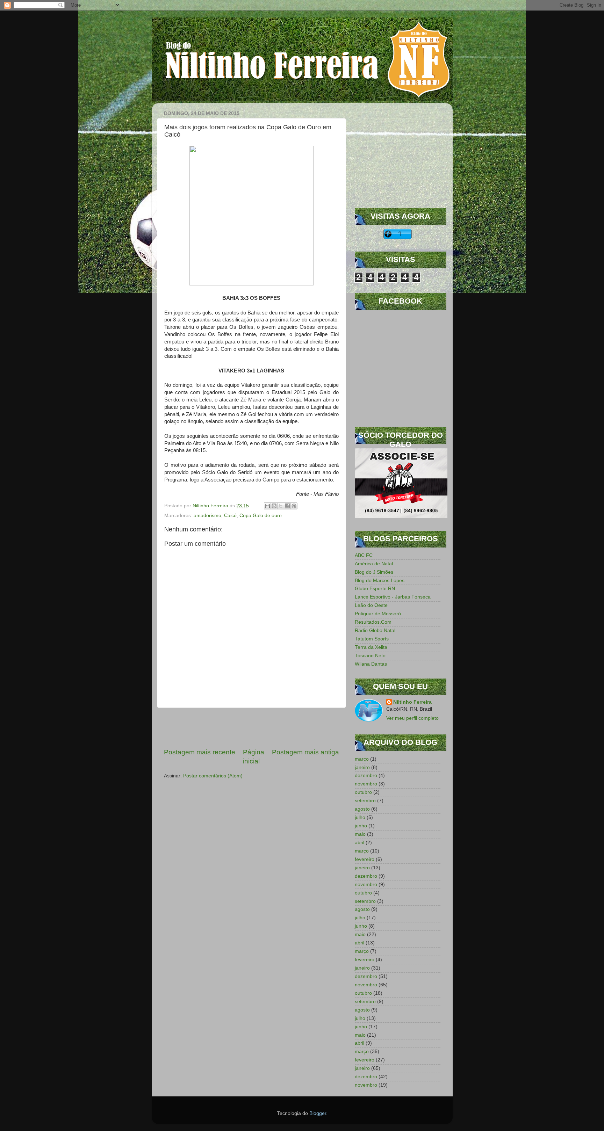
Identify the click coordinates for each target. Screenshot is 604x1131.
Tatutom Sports (372, 638)
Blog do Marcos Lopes (379, 580)
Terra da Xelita (371, 647)
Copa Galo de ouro (260, 515)
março (362, 759)
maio (360, 834)
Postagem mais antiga (305, 752)
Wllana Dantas (371, 664)
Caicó (230, 515)
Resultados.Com (373, 622)
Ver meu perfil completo (412, 718)
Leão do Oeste (371, 605)
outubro (363, 792)
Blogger (317, 1113)
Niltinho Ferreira (412, 702)
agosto (362, 809)
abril (359, 842)
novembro (366, 783)
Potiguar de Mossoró (378, 613)
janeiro (362, 767)
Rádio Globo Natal (375, 630)
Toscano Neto (370, 655)
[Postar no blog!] (274, 505)
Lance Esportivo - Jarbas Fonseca (393, 597)
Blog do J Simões (374, 572)
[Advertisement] (251, 727)
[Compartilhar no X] (280, 505)
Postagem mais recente (199, 752)
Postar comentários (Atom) (213, 775)
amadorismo (207, 515)
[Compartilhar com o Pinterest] (293, 505)
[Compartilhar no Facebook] (287, 505)
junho (361, 825)
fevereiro (364, 859)
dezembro (366, 775)
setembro (365, 800)
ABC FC (364, 555)
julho (360, 817)
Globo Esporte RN (375, 588)
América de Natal (374, 563)
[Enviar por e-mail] (267, 505)
